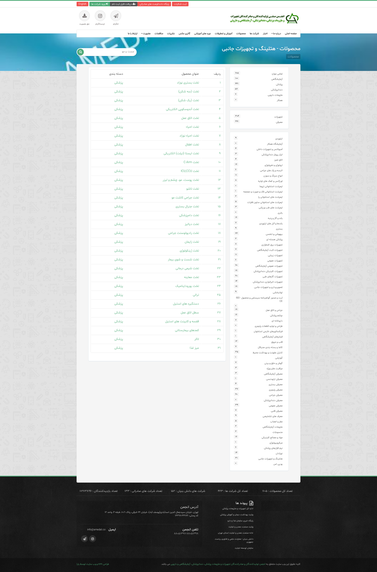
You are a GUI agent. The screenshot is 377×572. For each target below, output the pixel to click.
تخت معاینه (191, 277)
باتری (280, 213)
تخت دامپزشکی (189, 215)
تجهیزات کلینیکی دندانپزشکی (268, 271)
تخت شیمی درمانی (187, 268)
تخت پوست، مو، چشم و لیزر (181, 180)
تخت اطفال (192, 144)
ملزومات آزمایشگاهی (273, 427)
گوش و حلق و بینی (273, 363)
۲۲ (219, 268)
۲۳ (219, 277)
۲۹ (219, 330)
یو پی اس (278, 464)
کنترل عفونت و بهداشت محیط (268, 352)
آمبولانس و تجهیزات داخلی (269, 149)
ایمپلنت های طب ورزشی (271, 207)
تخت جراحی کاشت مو (185, 198)
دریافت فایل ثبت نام (122, 4)
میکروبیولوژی (276, 442)
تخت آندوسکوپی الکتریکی (182, 109)
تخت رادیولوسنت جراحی (183, 233)
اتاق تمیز (278, 160)
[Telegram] (84, 538)
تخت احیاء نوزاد (189, 136)
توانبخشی (278, 292)
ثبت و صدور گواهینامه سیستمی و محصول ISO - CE (259, 299)
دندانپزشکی (277, 89)
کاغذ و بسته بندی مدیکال (270, 347)
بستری (279, 228)
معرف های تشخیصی (273, 416)
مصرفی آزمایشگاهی (273, 374)
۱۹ (219, 242)
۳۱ (219, 348)
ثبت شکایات (180, 4)
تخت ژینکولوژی (189, 251)
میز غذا (194, 348)
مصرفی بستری (276, 384)
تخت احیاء (192, 127)
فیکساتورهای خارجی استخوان (268, 331)
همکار (280, 100)
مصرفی (279, 122)
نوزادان (279, 453)
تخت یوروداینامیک (187, 286)
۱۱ (220, 171)
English (82, 4)
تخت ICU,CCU (190, 171)
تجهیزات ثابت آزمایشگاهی (270, 250)
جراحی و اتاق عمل (274, 310)
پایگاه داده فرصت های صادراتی (154, 4)
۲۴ (219, 286)
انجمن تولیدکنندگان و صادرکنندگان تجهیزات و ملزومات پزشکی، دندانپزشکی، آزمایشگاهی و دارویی (217, 564)
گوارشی (279, 358)
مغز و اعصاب (276, 421)
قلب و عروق (277, 342)
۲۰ (219, 251)
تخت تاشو (192, 189)
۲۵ (219, 295)
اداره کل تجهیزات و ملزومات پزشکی (237, 508)
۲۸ (219, 321)
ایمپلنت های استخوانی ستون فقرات (265, 202)
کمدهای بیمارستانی (187, 330)
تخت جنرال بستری (187, 206)
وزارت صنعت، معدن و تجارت (241, 526)
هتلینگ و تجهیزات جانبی (270, 458)
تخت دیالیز (192, 224)
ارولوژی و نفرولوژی (273, 165)
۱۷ (219, 224)
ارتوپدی (279, 138)
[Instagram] (92, 538)
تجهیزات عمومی (275, 260)
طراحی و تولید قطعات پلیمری (269, 326)
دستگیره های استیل (186, 304)
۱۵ (219, 206)
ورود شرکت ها (98, 4)
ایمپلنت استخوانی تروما (271, 186)
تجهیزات (278, 116)
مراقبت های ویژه (275, 368)
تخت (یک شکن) (188, 100)
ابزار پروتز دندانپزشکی (272, 154)
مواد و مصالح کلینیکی (272, 437)
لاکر (196, 339)
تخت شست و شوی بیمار (183, 259)
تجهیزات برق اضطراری (272, 244)
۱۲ (219, 180)
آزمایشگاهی (277, 79)
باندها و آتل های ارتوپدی (271, 223)
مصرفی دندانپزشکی (273, 400)
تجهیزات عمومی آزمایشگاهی (269, 266)
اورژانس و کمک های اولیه (270, 181)
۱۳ (219, 189)
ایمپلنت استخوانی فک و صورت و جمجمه (263, 191)
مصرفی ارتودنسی (274, 379)
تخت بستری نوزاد (188, 83)
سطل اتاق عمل (190, 312)
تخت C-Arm (191, 162)
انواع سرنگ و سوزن (273, 175)
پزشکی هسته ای (274, 239)
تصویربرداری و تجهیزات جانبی (268, 287)
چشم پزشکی (276, 315)
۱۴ (219, 198)
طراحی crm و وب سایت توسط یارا (93, 564)
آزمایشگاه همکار (275, 144)
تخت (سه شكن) (188, 91)
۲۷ (219, 312)
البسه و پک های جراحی (271, 170)
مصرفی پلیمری (276, 389)
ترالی (196, 295)
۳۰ (219, 339)
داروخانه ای (277, 320)
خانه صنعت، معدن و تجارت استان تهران (235, 533)
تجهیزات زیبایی (275, 255)
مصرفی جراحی (276, 395)
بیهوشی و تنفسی (274, 234)
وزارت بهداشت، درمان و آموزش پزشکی (236, 514)
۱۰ (219, 162)
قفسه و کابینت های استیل (182, 321)
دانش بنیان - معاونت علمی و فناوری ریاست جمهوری (234, 541)
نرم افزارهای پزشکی (273, 448)
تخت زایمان (192, 242)
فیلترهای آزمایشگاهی (272, 336)
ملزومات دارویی (275, 95)
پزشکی (118, 83)
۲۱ (219, 259)
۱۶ (219, 215)
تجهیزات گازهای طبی (273, 276)
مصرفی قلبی (277, 411)
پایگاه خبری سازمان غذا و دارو (240, 520)
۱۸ (219, 233)
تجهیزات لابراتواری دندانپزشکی (268, 282)
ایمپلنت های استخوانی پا (270, 197)
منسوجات (278, 432)
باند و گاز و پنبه (275, 218)
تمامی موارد (277, 73)
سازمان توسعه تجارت (244, 548)
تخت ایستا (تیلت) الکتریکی (181, 153)
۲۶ (219, 304)
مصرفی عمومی (276, 405)
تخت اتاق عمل (190, 118)
